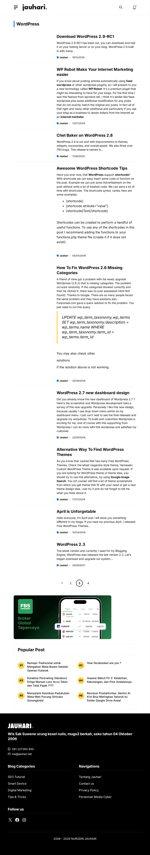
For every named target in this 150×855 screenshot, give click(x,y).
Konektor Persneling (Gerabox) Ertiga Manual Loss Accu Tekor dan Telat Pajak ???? (47, 681)
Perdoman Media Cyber (95, 797)
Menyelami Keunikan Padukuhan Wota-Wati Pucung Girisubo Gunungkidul (48, 696)
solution (99, 303)
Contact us (86, 783)
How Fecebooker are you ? (104, 663)
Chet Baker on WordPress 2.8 (85, 135)
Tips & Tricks (17, 797)
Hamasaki (126, 465)
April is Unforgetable (76, 511)
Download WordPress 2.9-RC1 (85, 36)
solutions (63, 360)
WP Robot (95, 88)
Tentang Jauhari (90, 777)
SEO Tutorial (16, 777)
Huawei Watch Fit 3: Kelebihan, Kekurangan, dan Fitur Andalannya (109, 679)
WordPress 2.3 (71, 544)
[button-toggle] (16, 7)
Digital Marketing (19, 790)
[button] (120, 7)
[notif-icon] (134, 7)
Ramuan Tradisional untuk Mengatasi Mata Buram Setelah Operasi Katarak (47, 666)
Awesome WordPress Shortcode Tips (92, 168)
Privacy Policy (89, 790)
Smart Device (17, 783)
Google (84, 295)
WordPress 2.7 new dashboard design (93, 392)
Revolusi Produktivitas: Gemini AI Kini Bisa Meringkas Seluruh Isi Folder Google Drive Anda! (108, 696)
